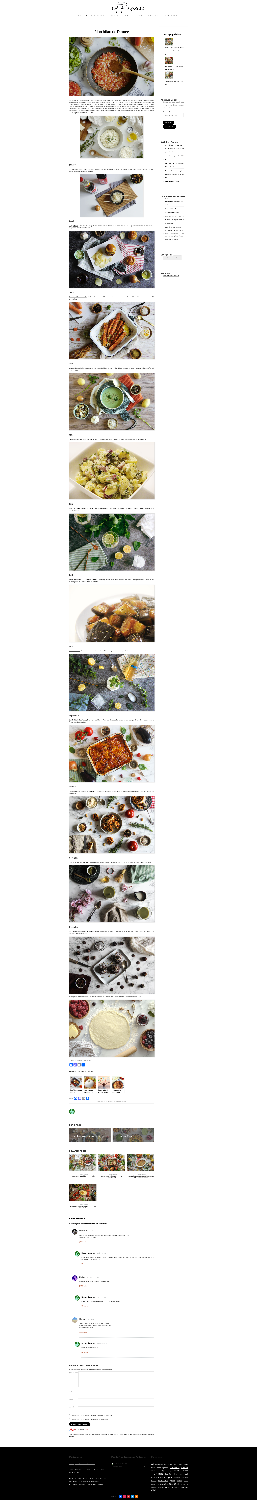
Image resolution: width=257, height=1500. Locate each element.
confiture (154, 1471)
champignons (162, 1468)
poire (186, 1477)
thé (166, 1487)
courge (162, 1471)
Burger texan (73, 226)
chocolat (174, 1467)
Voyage (177, 1487)
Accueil (82, 15)
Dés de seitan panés (172, 181)
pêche (186, 1481)
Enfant (177, 1471)
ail (152, 1464)
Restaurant (155, 1484)
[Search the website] (176, 15)
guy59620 (83, 1231)
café (153, 1468)
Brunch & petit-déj (92, 15)
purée (172, 1481)
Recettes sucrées (132, 15)
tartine (161, 1487)
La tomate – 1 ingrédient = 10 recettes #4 (111, 1177)
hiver (175, 1474)
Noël (161, 1477)
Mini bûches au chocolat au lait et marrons (84, 931)
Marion (82, 1319)
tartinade (154, 1487)
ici (103, 1484)
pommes (163, 1480)
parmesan (177, 1477)
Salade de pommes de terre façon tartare (83, 439)
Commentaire (73, 1372)
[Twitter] (132, 1496)
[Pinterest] (128, 1496)
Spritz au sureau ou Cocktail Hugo (81, 508)
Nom (71, 1391)
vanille (170, 1487)
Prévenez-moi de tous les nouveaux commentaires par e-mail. (92, 1415)
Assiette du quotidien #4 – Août (83, 1176)
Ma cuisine (160, 15)
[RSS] (136, 1496)
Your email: (166, 112)
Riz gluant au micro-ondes (78, 169)
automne (170, 1464)
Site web (71, 1407)
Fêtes (152, 15)
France (185, 1471)
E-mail (71, 1399)
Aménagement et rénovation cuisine (82, 1464)
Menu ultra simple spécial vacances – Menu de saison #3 (140, 1177)
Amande (158, 1464)
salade (164, 1484)
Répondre (84, 1242)
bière (180, 1464)
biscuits (176, 1464)
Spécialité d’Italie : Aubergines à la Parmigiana (85, 720)
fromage (157, 1473)
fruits (168, 1474)
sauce (172, 1483)
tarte (185, 1484)
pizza (182, 1477)
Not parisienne (88, 1253)
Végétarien (184, 1487)
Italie (180, 1474)
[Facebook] (120, 1496)
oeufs (165, 1477)
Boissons (144, 15)
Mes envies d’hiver (124, 1136)
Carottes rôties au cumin (78, 297)
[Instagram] (124, 1496)
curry (169, 1471)
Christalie (83, 1277)
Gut (166, 209)
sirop (179, 1484)
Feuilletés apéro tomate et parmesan (82, 791)
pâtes (179, 1481)
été (153, 1490)
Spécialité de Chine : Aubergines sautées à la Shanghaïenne (89, 579)
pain (171, 1477)
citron (184, 1467)
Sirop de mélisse (74, 651)
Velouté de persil (75, 368)
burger (185, 1464)
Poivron (153, 1481)
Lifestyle (169, 15)
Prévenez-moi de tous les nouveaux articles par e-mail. (89, 1419)
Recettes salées (119, 15)
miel (186, 1474)
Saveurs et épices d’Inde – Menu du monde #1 (83, 1207)
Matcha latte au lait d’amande (79, 862)
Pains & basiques (105, 15)
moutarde (155, 1477)
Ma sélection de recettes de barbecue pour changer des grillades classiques (174, 148)
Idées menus (101, 1101)
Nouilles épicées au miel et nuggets (89, 1136)
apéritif (164, 1464)
